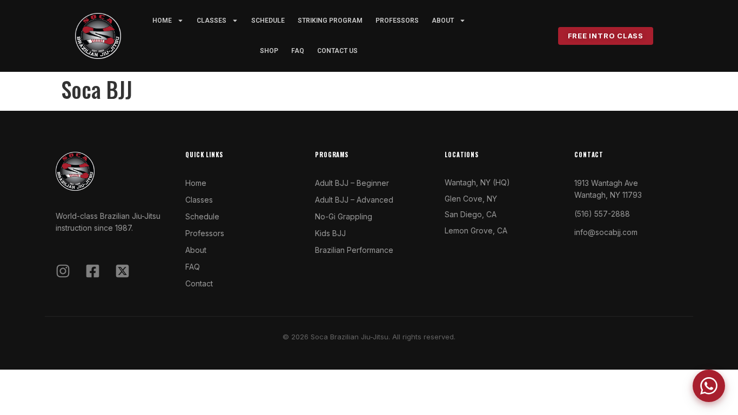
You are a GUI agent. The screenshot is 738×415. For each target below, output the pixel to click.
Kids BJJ (330, 233)
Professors (397, 20)
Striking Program (330, 20)
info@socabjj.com (606, 232)
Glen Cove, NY (471, 198)
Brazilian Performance (354, 250)
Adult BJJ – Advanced (354, 199)
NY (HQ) (494, 182)
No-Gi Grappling (343, 216)
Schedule (268, 20)
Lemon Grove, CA (476, 230)
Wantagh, (461, 182)
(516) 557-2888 (602, 213)
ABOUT (443, 20)
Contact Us (337, 51)
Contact (199, 283)
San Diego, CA (471, 214)
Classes (211, 20)
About (195, 250)
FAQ (297, 51)
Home (162, 20)
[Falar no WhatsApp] (709, 386)
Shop (269, 51)
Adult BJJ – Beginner (352, 183)
